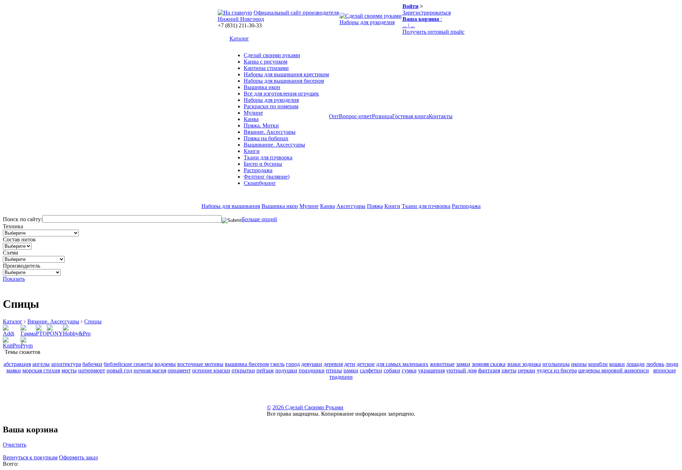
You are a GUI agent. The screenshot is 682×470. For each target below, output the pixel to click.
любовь (655, 364)
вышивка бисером (247, 364)
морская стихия (41, 370)
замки (463, 364)
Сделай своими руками (272, 55)
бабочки (92, 364)
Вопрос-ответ (355, 116)
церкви (526, 370)
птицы (334, 370)
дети (349, 364)
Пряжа (375, 206)
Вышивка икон (262, 87)
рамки (350, 370)
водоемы (165, 364)
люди (672, 364)
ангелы (41, 364)
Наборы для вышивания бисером (284, 81)
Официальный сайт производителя (296, 13)
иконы (579, 364)
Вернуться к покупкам (30, 457)
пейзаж (265, 370)
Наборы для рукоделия (367, 22)
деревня (333, 364)
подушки (286, 370)
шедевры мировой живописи (613, 370)
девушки (311, 364)
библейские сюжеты (128, 364)
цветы (509, 370)
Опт (334, 116)
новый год (119, 370)
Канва (251, 119)
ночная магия (150, 370)
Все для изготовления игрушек (281, 94)
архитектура (66, 364)
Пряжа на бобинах (266, 138)
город (293, 364)
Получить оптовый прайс (433, 32)
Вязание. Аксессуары (270, 132)
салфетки (371, 370)
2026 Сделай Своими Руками (307, 407)
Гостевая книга (410, 116)
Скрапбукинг (260, 183)
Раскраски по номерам (271, 106)
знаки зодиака (524, 364)
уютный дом (461, 370)
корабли (598, 364)
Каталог (239, 38)
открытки (243, 370)
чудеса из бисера (557, 370)
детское (366, 364)
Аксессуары (351, 206)
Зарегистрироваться (426, 13)
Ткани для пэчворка (268, 157)
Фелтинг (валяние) (266, 177)
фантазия (489, 370)
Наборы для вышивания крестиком (286, 74)
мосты (69, 370)
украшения (431, 370)
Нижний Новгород (241, 19)
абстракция (17, 364)
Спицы (93, 321)
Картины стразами (266, 68)
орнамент (179, 370)
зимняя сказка (488, 364)
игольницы (556, 364)
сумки (409, 370)
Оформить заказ (78, 457)
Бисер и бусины (263, 164)
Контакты (441, 116)
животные (442, 364)
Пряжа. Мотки (261, 125)
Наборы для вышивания (230, 206)
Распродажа (258, 170)
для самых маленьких (402, 364)
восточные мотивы (200, 364)
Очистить (14, 445)
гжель (277, 364)
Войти (410, 6)
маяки (13, 370)
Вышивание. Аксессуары (274, 145)
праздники (312, 370)
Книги (252, 151)
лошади (635, 364)
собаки (392, 370)
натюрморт (91, 370)
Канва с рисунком (265, 62)
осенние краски (211, 370)
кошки (617, 364)
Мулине (253, 113)
